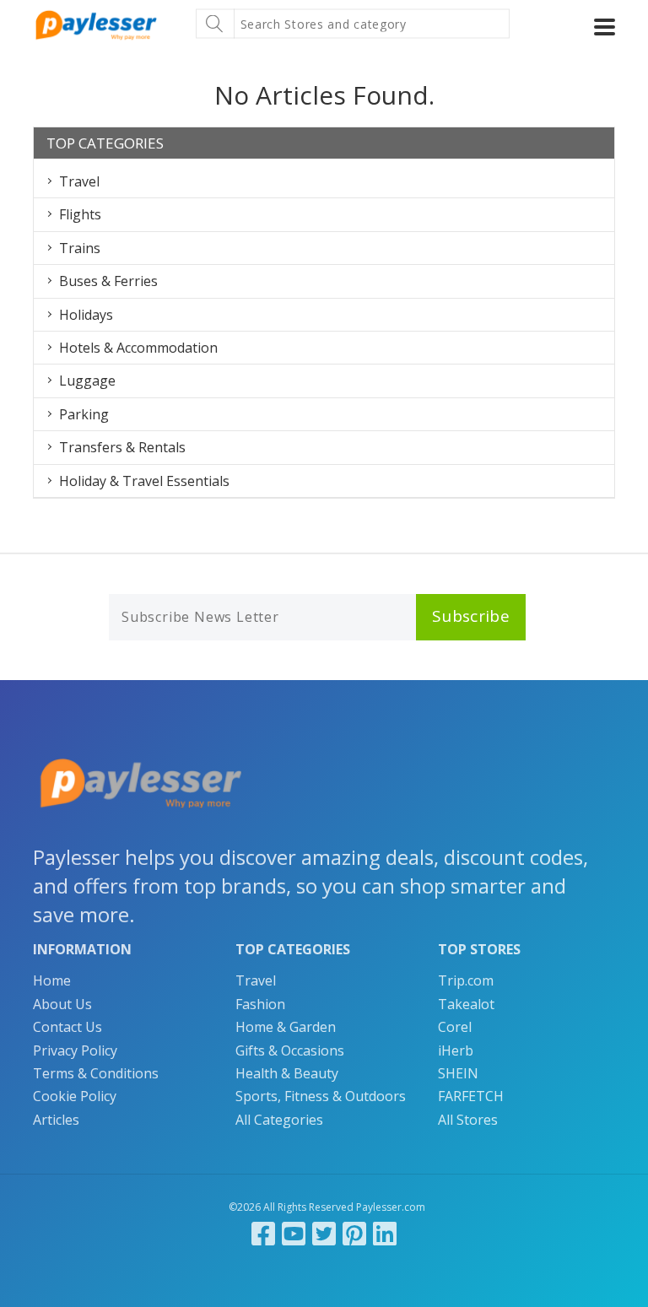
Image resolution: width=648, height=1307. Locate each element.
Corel (455, 1027)
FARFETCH (471, 1096)
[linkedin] (385, 1233)
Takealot (466, 1004)
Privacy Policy (75, 1050)
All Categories (279, 1119)
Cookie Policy (74, 1096)
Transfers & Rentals (122, 447)
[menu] (604, 27)
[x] (324, 1233)
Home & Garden (285, 1027)
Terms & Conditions (96, 1073)
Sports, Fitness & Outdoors (320, 1096)
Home (52, 980)
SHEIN (458, 1073)
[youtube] (293, 1233)
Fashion (260, 1004)
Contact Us (67, 1027)
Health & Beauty (286, 1073)
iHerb (455, 1050)
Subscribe (471, 616)
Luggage (87, 380)
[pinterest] (354, 1233)
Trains (79, 248)
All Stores (468, 1119)
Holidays (86, 314)
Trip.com (466, 980)
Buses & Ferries (108, 281)
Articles (56, 1119)
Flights (80, 214)
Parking (84, 414)
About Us (62, 1004)
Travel (79, 181)
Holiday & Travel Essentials (144, 481)
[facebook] (263, 1233)
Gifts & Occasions (289, 1050)
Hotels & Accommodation (138, 347)
